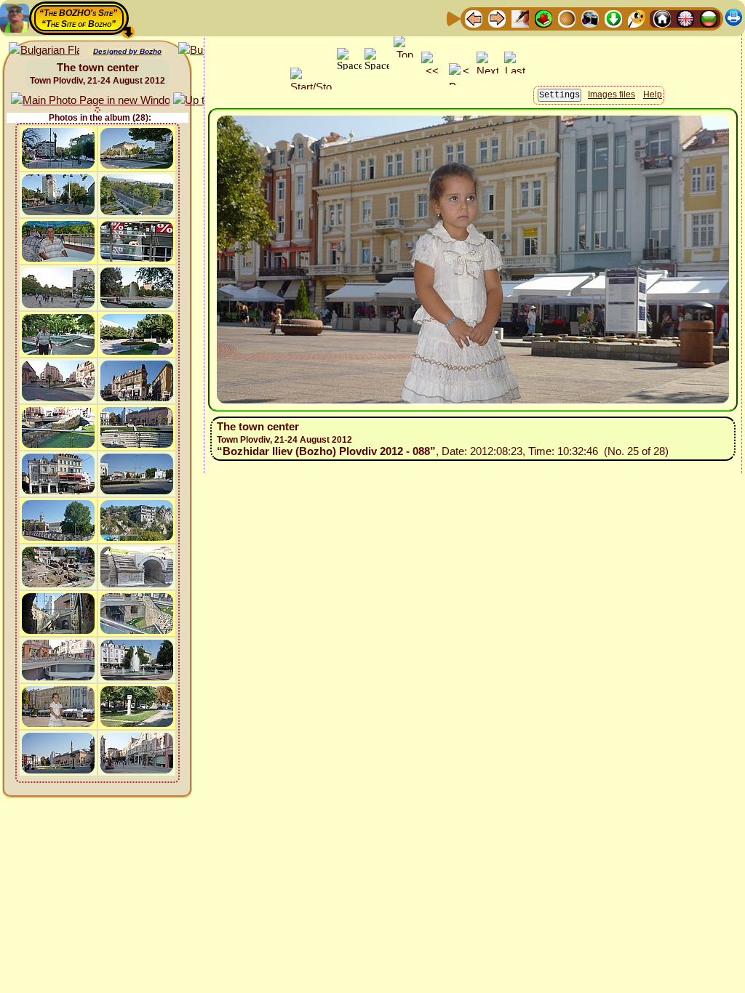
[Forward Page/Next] (497, 18)
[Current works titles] (566, 18)
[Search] (636, 18)
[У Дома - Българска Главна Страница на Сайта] (708, 18)
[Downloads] (613, 18)
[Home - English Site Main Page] (685, 18)
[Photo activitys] (590, 18)
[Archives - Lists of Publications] (520, 18)
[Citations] (543, 18)
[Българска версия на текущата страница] (44, 50)
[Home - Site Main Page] (662, 18)
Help (652, 94)
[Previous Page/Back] (473, 18)
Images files (611, 94)
